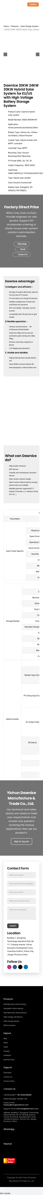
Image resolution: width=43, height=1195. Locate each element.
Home (6, 26)
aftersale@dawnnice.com (27, 1108)
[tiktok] (20, 967)
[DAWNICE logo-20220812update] (11, 4)
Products (15, 26)
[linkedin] (26, 967)
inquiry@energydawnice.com (16, 1105)
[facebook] (15, 967)
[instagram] (9, 967)
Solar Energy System (29, 26)
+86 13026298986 (24, 1095)
